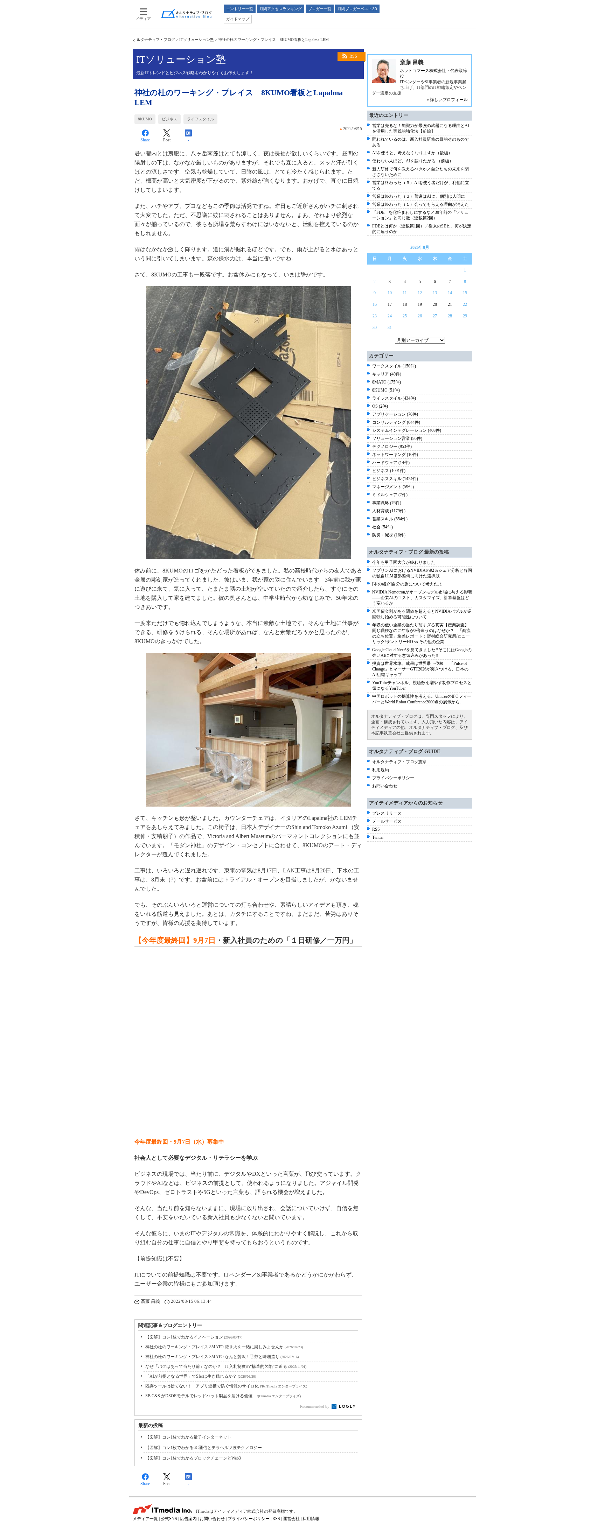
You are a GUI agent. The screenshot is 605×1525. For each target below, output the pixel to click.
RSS (353, 56)
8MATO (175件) (386, 382)
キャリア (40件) (386, 374)
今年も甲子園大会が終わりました (403, 562)
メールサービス (387, 821)
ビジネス (169, 119)
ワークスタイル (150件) (394, 366)
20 (435, 304)
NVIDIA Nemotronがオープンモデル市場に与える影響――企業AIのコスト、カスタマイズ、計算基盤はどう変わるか (422, 598)
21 (450, 304)
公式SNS (169, 1518)
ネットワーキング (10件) (395, 454)
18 (405, 304)
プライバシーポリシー (393, 777)
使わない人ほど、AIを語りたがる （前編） (412, 161)
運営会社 (291, 1518)
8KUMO (145, 119)
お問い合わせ (384, 785)
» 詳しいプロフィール (447, 99)
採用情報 (310, 1518)
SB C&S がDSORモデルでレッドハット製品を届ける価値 (223, 1395)
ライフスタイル (200, 119)
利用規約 (380, 769)
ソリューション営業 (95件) (397, 438)
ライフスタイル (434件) (394, 398)
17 (390, 304)
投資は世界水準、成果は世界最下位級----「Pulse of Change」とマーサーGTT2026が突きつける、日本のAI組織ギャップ (420, 669)
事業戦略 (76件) (386, 502)
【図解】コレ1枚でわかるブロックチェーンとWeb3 (193, 1458)
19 (420, 304)
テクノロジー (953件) (392, 446)
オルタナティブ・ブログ (154, 39)
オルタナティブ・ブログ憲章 (399, 761)
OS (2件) (380, 406)
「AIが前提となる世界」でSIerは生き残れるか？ (200, 1376)
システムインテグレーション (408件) (406, 430)
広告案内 (188, 1518)
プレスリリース (387, 813)
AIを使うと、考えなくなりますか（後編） (412, 152)
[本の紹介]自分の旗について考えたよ (407, 584)
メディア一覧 (145, 1518)
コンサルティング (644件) (396, 422)
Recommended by (315, 1406)
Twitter (378, 837)
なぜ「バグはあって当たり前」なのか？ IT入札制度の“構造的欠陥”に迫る (225, 1366)
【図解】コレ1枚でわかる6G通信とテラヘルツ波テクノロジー (203, 1447)
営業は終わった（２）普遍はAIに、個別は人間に (418, 196)
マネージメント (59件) (393, 486)
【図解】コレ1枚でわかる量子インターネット (188, 1437)
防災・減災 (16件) (388, 535)
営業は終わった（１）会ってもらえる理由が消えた (420, 204)
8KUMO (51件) (386, 390)
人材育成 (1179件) (388, 510)
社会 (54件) (382, 527)
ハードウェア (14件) (391, 462)
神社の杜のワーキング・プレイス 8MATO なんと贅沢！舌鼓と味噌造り (222, 1356)
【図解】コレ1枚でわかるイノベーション (193, 1337)
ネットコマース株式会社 (423, 70)
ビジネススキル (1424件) (395, 478)
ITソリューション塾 (196, 39)
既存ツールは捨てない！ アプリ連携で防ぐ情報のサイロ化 (226, 1386)
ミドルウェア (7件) (390, 494)
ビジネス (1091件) (388, 470)
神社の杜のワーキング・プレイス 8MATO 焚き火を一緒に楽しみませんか (224, 1346)
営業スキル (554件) (390, 518)
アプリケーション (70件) (395, 414)
